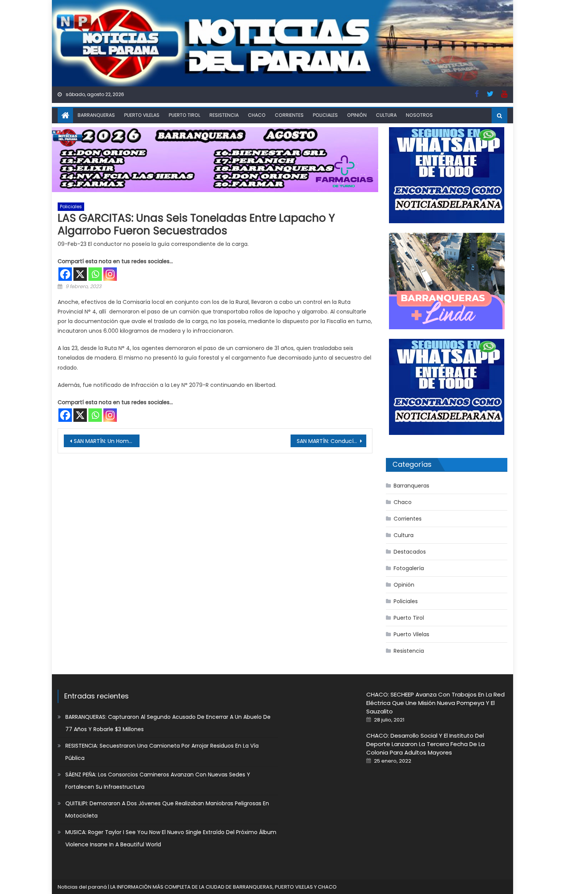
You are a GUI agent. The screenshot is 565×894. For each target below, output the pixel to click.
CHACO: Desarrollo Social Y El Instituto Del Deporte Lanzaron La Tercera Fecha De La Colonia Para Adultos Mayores (425, 743)
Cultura (386, 115)
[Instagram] (110, 274)
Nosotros (419, 115)
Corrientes (289, 115)
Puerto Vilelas (142, 115)
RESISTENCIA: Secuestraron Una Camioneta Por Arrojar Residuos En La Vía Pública (162, 752)
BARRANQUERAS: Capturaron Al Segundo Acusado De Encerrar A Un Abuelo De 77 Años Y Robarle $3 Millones (168, 723)
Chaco (257, 115)
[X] (80, 274)
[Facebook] (65, 274)
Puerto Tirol (184, 115)
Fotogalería (409, 568)
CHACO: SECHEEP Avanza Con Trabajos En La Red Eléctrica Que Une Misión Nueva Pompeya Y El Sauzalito (435, 702)
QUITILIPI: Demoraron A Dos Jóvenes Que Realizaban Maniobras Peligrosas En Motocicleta (167, 809)
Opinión (357, 115)
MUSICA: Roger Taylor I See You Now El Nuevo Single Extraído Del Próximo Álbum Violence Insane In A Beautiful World (170, 838)
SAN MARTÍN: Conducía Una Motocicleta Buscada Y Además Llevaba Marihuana (331, 441)
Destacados (410, 552)
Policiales (325, 115)
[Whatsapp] (95, 274)
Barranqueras (96, 115)
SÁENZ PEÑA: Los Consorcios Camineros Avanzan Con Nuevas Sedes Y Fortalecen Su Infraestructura (157, 781)
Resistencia (224, 115)
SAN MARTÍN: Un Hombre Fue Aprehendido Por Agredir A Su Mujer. (107, 441)
